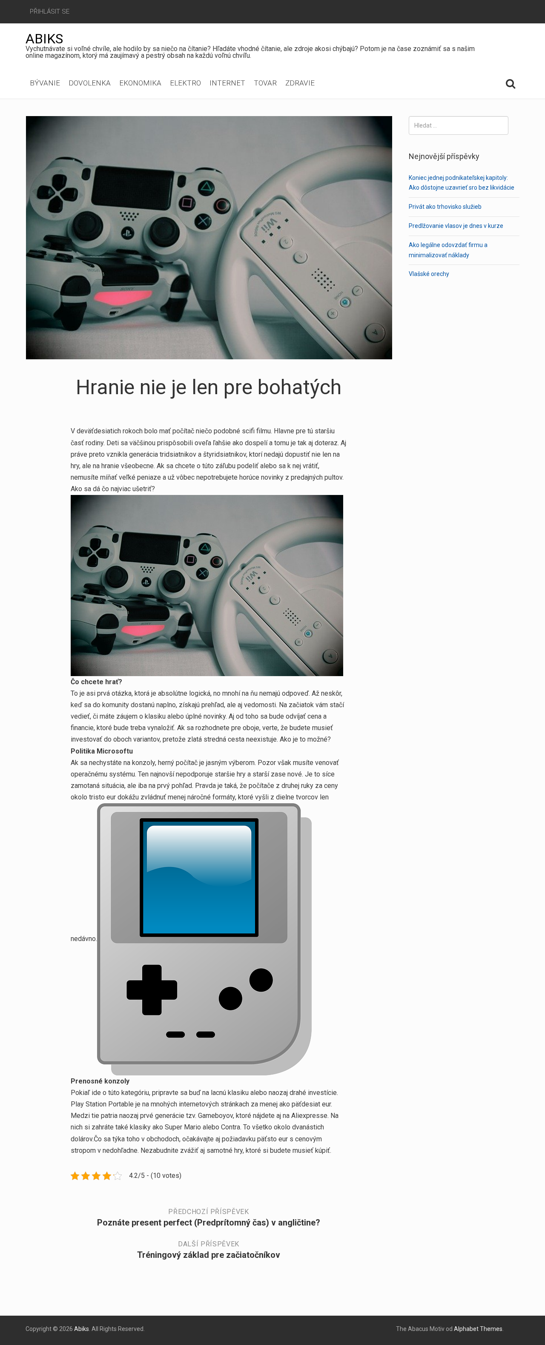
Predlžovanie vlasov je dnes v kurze (456, 225)
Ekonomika (140, 83)
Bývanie (45, 83)
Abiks (44, 39)
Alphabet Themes (478, 1328)
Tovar (265, 83)
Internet (227, 83)
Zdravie (300, 83)
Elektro (185, 83)
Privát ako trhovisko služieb (445, 206)
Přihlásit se (49, 11)
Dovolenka (90, 83)
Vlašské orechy (429, 273)
